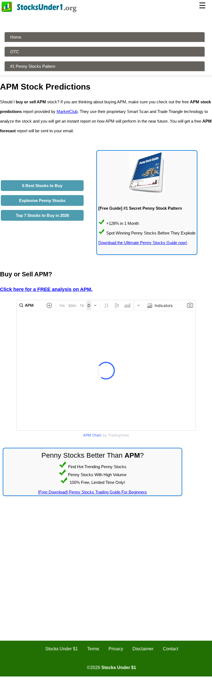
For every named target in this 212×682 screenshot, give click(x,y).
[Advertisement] (106, 542)
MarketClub (67, 111)
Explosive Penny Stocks (42, 200)
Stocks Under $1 (61, 648)
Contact (170, 648)
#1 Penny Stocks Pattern (32, 66)
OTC (14, 51)
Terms (93, 648)
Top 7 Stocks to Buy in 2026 (42, 215)
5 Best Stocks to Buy (42, 185)
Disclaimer (142, 648)
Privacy (115, 648)
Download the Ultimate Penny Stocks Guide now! (142, 242)
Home (15, 37)
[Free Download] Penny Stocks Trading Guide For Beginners (92, 492)
